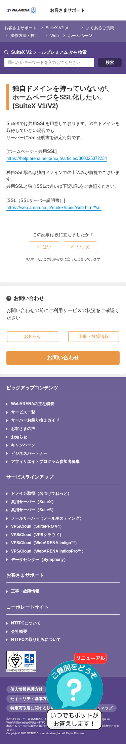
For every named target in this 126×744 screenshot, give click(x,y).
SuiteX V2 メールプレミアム (71, 28)
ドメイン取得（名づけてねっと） (41, 493)
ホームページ (80, 35)
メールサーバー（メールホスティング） (47, 518)
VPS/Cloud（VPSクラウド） (37, 534)
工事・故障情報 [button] (93, 336)
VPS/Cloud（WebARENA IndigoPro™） (48, 551)
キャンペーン (23, 445)
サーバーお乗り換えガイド (35, 420)
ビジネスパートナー (29, 453)
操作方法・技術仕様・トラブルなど (42, 35)
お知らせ (19, 437)
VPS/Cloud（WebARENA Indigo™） (45, 542)
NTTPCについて (26, 623)
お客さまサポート (67, 10)
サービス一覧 (23, 412)
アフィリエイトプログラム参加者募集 (45, 461)
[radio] (44, 247)
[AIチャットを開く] (76, 694)
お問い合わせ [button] (63, 357)
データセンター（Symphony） (39, 559)
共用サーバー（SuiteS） (33, 510)
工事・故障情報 (25, 591)
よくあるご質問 (100, 28)
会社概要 (19, 631)
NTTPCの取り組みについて (36, 639)
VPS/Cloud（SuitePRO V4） (37, 526)
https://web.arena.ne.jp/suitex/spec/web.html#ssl (53, 207)
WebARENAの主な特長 (32, 403)
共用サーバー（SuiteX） (33, 501)
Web (54, 35)
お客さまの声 (23, 428)
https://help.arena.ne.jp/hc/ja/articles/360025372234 (56, 158)
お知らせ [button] (32, 336)
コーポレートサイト (27, 607)
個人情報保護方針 (26, 689)
